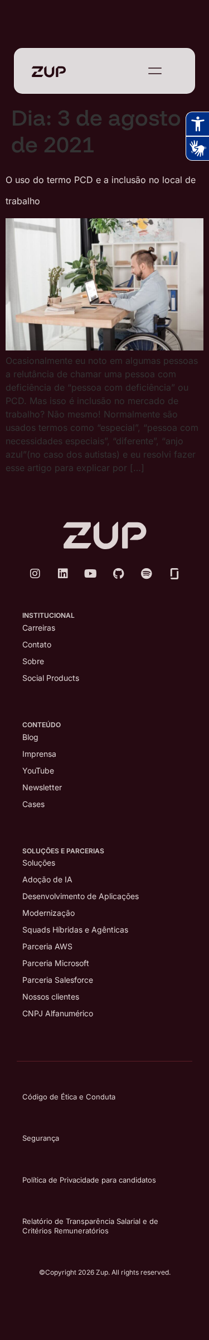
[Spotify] (146, 574)
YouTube (38, 770)
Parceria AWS (47, 946)
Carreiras (38, 627)
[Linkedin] (63, 574)
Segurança (40, 1138)
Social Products (50, 678)
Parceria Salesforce (57, 979)
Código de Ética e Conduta (68, 1096)
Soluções (38, 862)
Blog (30, 737)
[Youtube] (91, 574)
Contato (36, 644)
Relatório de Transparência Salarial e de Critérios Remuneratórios (90, 1226)
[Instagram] (35, 574)
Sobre (33, 661)
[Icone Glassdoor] (174, 574)
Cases (33, 804)
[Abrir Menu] (155, 71)
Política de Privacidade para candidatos (89, 1179)
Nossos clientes (50, 996)
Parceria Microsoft (55, 963)
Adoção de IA (47, 879)
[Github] (119, 574)
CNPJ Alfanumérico (57, 1013)
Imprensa (39, 753)
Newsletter (42, 787)
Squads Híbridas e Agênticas (75, 929)
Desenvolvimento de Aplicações (80, 896)
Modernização (48, 913)
